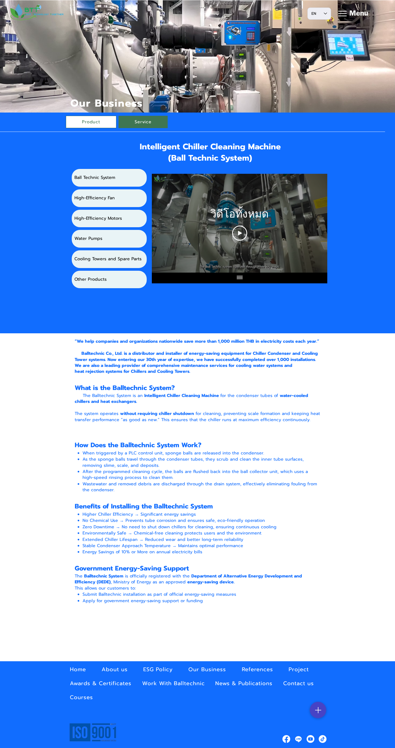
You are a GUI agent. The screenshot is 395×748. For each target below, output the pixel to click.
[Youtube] (310, 739)
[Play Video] (239, 233)
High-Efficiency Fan (94, 198)
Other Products (90, 279)
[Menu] (318, 710)
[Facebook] (286, 739)
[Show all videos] (240, 278)
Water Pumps (88, 238)
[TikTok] (322, 739)
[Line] (298, 739)
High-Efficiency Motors (98, 218)
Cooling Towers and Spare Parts (108, 259)
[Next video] (316, 223)
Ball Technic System (94, 177)
